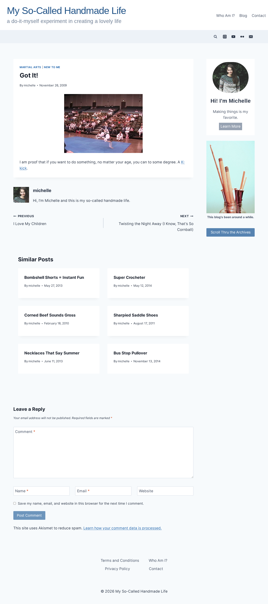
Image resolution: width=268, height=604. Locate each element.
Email (83, 491)
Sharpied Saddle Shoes (136, 315)
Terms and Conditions (120, 560)
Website (146, 491)
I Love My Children (29, 220)
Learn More (231, 126)
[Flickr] (242, 36)
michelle (30, 85)
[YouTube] (233, 36)
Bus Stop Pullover (130, 353)
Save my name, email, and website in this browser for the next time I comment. (81, 503)
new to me (52, 67)
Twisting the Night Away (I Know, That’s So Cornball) (156, 223)
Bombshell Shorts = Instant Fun (54, 277)
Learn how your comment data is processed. (122, 528)
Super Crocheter (129, 277)
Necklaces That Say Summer (51, 353)
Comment (25, 431)
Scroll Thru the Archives (231, 232)
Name (21, 491)
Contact (259, 15)
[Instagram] (224, 36)
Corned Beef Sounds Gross (50, 315)
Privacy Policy (117, 568)
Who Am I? (225, 15)
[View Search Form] (215, 36)
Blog (243, 15)
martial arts (30, 67)
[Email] (251, 36)
